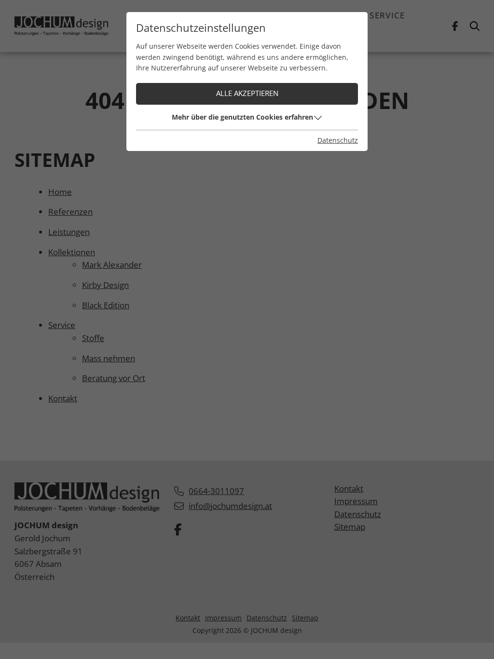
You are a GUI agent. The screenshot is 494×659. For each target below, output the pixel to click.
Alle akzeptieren (247, 93)
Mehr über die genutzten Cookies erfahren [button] (242, 117)
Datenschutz (337, 140)
